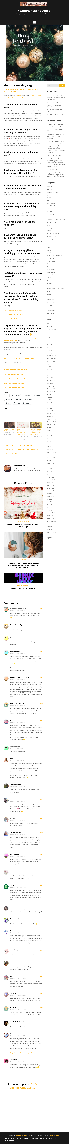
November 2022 (51, 455)
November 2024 (51, 389)
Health (48, 244)
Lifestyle (49, 253)
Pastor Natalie (15, 651)
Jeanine (12, 885)
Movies (49, 264)
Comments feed (51, 329)
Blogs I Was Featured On (54, 206)
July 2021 (49, 499)
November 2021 (51, 488)
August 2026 (50, 342)
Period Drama (51, 269)
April (11, 976)
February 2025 (51, 380)
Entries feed (50, 326)
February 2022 (51, 480)
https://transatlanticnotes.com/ (14, 314)
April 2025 (49, 375)
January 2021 (50, 515)
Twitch (48, 308)
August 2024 (50, 397)
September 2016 (51, 535)
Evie (11, 931)
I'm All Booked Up (16, 625)
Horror (48, 247)
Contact (19, 1138)
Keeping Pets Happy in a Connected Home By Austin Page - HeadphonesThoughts (55, 157)
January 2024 (50, 416)
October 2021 (51, 491)
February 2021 (51, 513)
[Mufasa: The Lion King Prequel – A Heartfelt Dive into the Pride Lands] (36, 425)
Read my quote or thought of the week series (19, 358)
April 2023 (49, 441)
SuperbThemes (55, 1135)
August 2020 (50, 529)
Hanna (12, 962)
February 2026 (51, 353)
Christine (13, 993)
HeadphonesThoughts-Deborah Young (18, 89)
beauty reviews (51, 203)
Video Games (50, 313)
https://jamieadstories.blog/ (13, 310)
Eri (11, 720)
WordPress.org (51, 332)
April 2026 (49, 347)
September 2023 (51, 427)
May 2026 (49, 345)
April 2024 (49, 408)
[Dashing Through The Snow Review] (9, 425)
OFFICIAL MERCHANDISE (37, 1138)
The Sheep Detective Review (55, 114)
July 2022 (49, 466)
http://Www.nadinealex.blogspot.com (22, 1053)
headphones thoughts (33, 449)
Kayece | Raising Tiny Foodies (20, 677)
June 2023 (49, 436)
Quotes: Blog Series (52, 275)
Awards (49, 197)
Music (48, 266)
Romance (49, 277)
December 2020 (51, 518)
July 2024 (49, 400)
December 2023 (51, 419)
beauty (49, 200)
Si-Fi (48, 280)
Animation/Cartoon (52, 192)
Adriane (13, 907)
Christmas (49, 211)
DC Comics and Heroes (53, 222)
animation (49, 189)
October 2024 (51, 391)
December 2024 (51, 386)
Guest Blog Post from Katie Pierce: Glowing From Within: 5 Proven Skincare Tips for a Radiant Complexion (23, 565)
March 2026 (50, 350)
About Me (49, 186)
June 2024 (49, 402)
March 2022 (50, 477)
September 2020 (51, 527)
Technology (50, 297)
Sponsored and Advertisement (55, 288)
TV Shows (49, 305)
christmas (18, 445)
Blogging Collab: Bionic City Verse (23, 588)
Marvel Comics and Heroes (54, 255)
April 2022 (49, 474)
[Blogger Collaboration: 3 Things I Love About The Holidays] (23, 425)
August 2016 (50, 538)
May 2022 (49, 471)
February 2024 (51, 413)
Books (48, 208)
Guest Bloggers (51, 239)
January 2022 (50, 482)
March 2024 (50, 411)
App (48, 195)
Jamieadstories (15, 784)
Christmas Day (28, 445)
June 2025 (49, 369)
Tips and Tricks (51, 302)
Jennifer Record (15, 832)
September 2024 (51, 394)
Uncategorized (51, 311)
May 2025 (49, 372)
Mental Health (51, 258)
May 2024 (49, 405)
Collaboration (9, 445)
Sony (48, 286)
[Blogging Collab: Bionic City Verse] (23, 577)
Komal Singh (14, 950)
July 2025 (49, 367)
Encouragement (51, 228)
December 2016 (51, 532)
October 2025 (51, 361)
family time (20, 449)
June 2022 (49, 469)
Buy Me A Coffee (51, 1138)
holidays (14, 453)
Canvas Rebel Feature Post (54, 102)
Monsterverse (51, 261)
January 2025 (50, 383)
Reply (41, 608)
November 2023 (51, 422)
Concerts (49, 217)
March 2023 (50, 444)
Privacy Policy (9, 1140)
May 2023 (49, 438)
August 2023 (50, 430)
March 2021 (50, 510)
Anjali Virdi (13, 1060)
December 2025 (51, 356)
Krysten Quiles (15, 854)
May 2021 (49, 504)
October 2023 (51, 424)
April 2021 (49, 507)
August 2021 (50, 496)
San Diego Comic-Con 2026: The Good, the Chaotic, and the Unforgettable (56, 97)
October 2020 (51, 524)
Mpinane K (13, 1007)
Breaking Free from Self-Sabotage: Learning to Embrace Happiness (56, 150)
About (13, 1138)
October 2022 (51, 458)
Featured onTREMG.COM (54, 233)
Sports (48, 291)
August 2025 (50, 364)
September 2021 (51, 493)
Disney (49, 225)
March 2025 (50, 378)
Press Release (51, 272)
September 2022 (51, 460)
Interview (49, 250)
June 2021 (49, 502)
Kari (11, 758)
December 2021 (51, 485)
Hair (48, 242)
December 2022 (51, 452)
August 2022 (50, 463)
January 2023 (50, 449)
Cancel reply (30, 1087)
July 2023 (49, 433)
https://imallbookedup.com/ (13, 319)
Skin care (49, 283)
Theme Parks (50, 300)
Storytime (49, 294)
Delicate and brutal (16, 919)
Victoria (18, 95)
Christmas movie (9, 449)
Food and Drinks (51, 236)
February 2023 (51, 447)
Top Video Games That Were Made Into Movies (56, 136)
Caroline (13, 799)
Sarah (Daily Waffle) (17, 1022)
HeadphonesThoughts (33, 11)
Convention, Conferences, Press (56, 220)
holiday (7, 453)
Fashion (49, 231)
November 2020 (51, 521)
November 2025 (51, 358)
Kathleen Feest (51, 124)
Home (7, 1138)
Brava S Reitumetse (17, 703)
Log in (48, 323)
